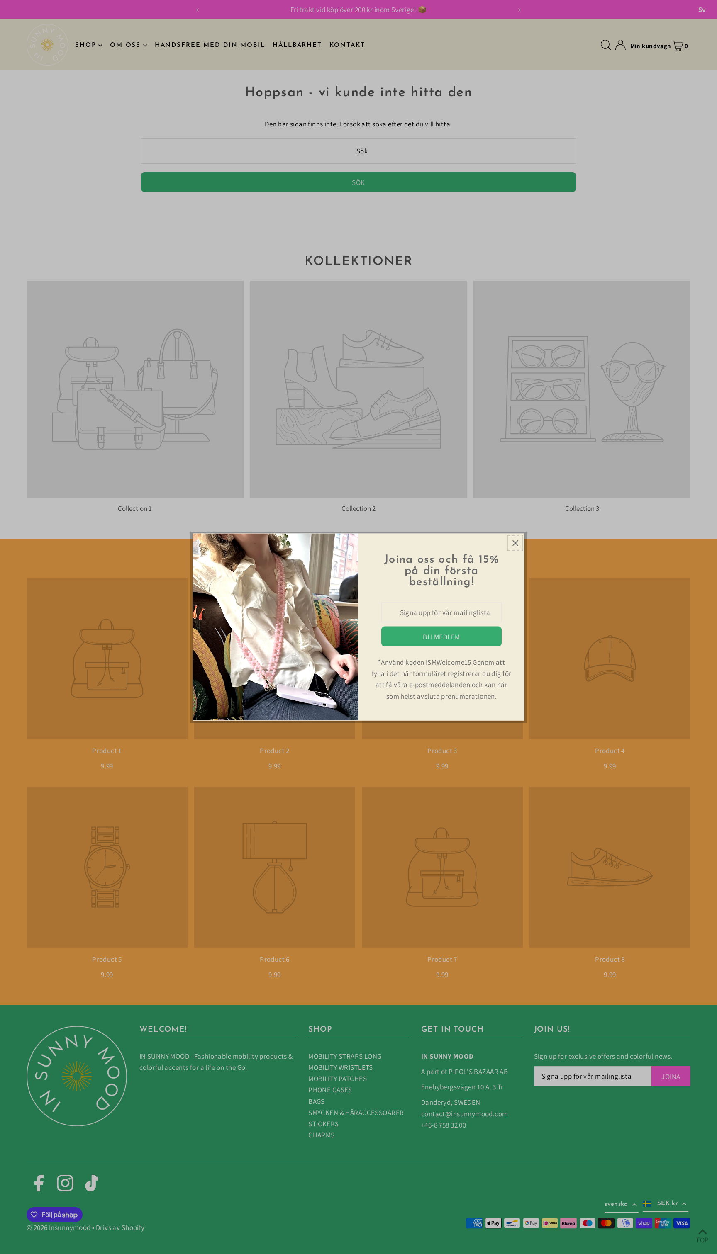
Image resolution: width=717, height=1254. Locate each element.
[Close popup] (515, 543)
